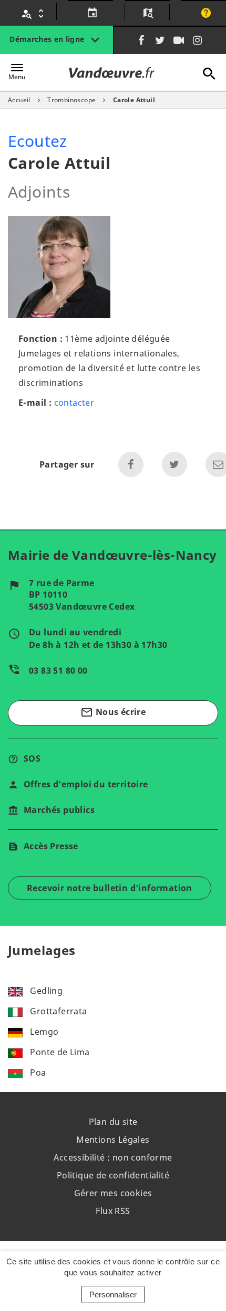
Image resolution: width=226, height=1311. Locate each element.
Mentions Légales (112, 1139)
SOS (32, 758)
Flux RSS (113, 1211)
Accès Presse (51, 846)
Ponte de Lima (59, 1052)
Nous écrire (113, 712)
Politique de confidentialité (113, 1175)
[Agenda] (91, 13)
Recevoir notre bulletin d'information (109, 888)
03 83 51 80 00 (58, 670)
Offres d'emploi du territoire (86, 784)
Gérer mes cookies (113, 1193)
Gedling (46, 990)
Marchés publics (59, 810)
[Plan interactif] (147, 13)
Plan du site (113, 1122)
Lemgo (44, 1031)
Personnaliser (113, 1294)
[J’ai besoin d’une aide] (205, 13)
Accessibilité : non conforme (113, 1157)
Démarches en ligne (48, 39)
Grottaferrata (58, 1011)
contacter (74, 402)
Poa (38, 1072)
